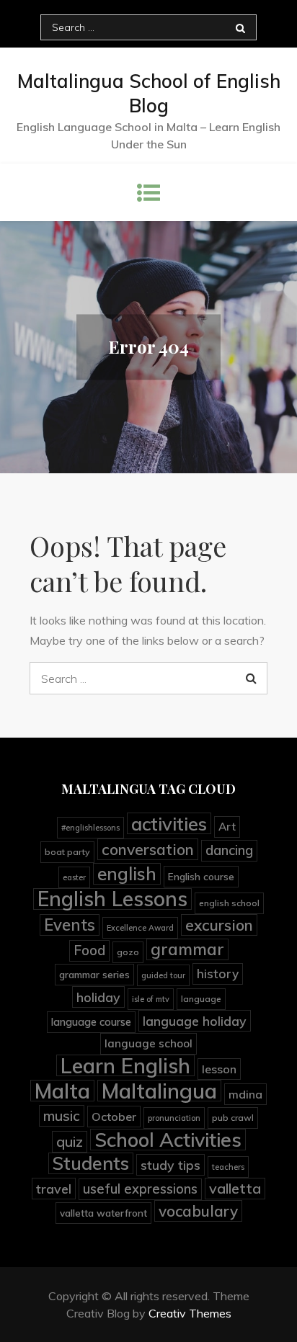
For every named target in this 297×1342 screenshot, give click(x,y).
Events (69, 925)
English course (201, 876)
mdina (245, 1094)
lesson (219, 1069)
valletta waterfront (103, 1213)
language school (148, 1043)
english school (229, 903)
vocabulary (198, 1211)
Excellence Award (140, 928)
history (218, 973)
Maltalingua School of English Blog (148, 93)
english (126, 874)
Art (227, 826)
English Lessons (112, 899)
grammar (187, 949)
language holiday (195, 1021)
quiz (69, 1141)
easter (74, 877)
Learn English (125, 1065)
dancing (229, 850)
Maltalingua (159, 1090)
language (201, 998)
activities (169, 823)
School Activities (167, 1139)
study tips (170, 1165)
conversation (148, 849)
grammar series (94, 974)
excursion (219, 925)
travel (53, 1188)
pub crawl (233, 1117)
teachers (228, 1167)
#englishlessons (90, 828)
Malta (62, 1090)
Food (89, 950)
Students (91, 1163)
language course (91, 1022)
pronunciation (174, 1118)
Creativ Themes (189, 1313)
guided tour (163, 975)
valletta (235, 1188)
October (114, 1116)
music (61, 1115)
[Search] (240, 27)
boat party (67, 851)
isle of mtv (150, 999)
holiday (98, 997)
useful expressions (140, 1189)
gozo (128, 952)
